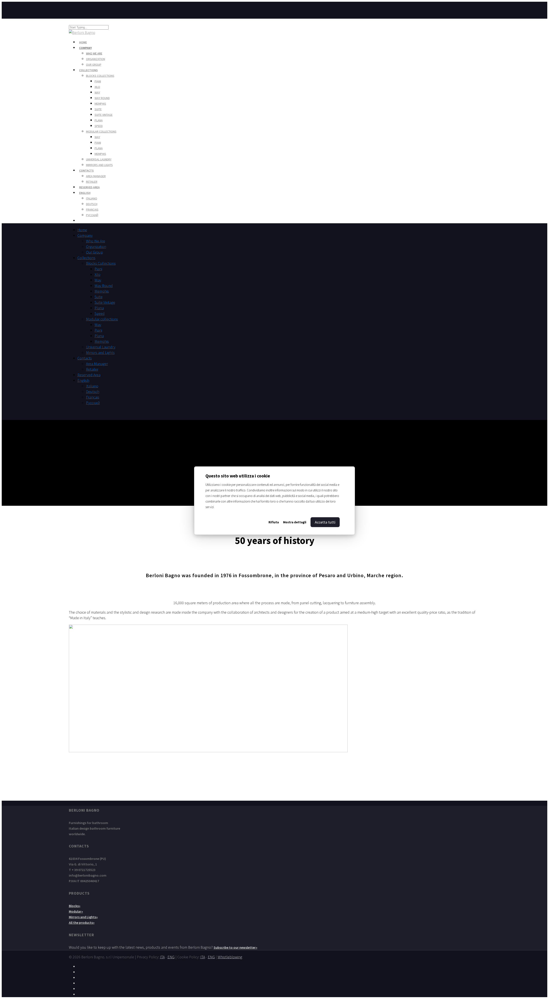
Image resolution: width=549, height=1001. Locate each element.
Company (85, 48)
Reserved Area (88, 374)
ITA (162, 956)
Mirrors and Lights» (83, 917)
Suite (98, 109)
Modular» (76, 911)
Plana (99, 120)
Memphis (100, 104)
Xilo (97, 87)
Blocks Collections (100, 76)
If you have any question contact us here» (275, 777)
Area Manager (96, 176)
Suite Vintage (104, 115)
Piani (98, 81)
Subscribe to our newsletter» (235, 947)
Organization (95, 59)
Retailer (91, 182)
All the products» (82, 922)
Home (82, 229)
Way (97, 92)
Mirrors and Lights (99, 165)
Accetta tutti (325, 521)
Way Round (102, 98)
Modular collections (101, 131)
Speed (99, 126)
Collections (88, 70)
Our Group (93, 64)
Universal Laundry (99, 159)
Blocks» (74, 906)
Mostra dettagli (294, 522)
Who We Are (94, 53)
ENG (171, 956)
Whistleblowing (230, 956)
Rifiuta (273, 522)
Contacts (84, 358)
